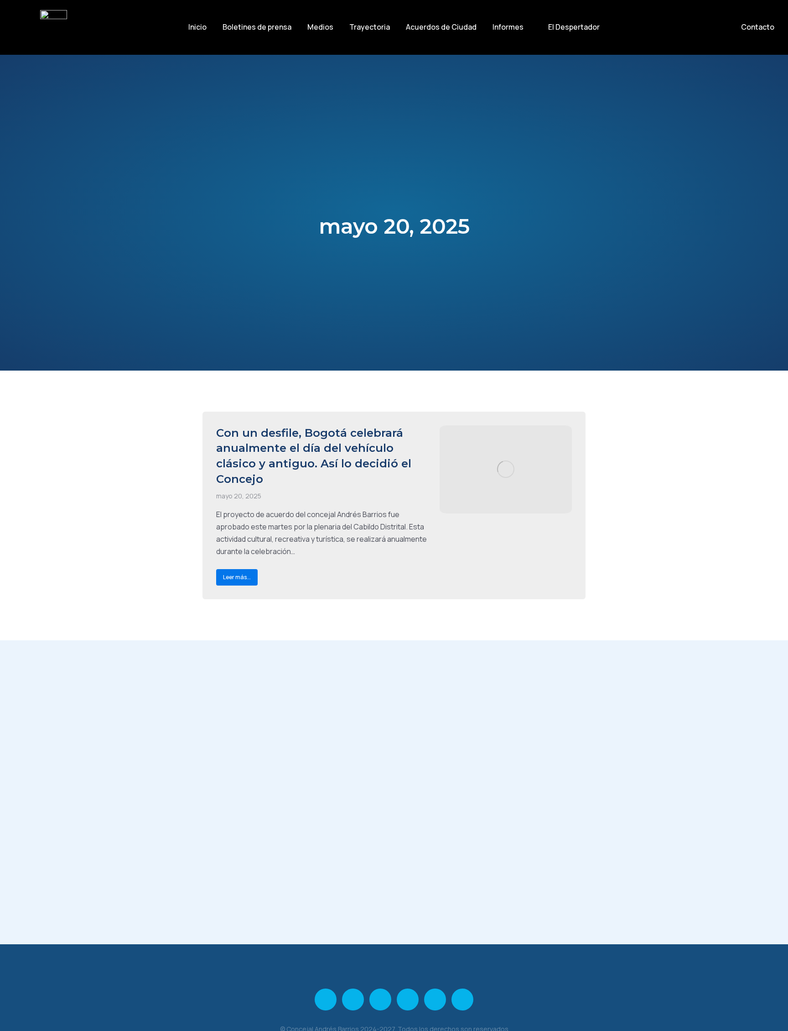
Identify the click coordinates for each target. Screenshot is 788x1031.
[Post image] (506, 469)
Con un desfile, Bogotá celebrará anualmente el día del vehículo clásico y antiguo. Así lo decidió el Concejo (313, 456)
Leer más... (237, 577)
